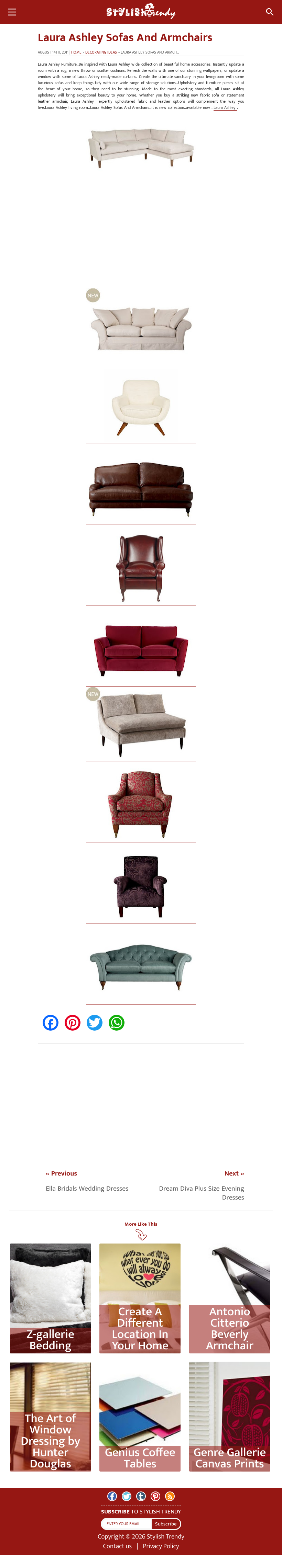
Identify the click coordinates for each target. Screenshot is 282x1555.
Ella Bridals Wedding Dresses (87, 1188)
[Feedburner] (170, 1496)
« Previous (61, 1173)
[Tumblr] (141, 1496)
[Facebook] (112, 1496)
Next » (234, 1173)
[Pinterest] (155, 1496)
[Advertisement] (141, 240)
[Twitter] (126, 1496)
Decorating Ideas (101, 52)
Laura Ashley (225, 107)
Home (76, 52)
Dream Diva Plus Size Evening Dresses (201, 1193)
